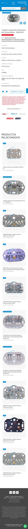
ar (13, 3)
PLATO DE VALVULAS (8, 170)
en (13, 4)
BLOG (5, 498)
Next (25, 23)
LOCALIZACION (12, 498)
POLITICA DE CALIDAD (14, 499)
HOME (7, 496)
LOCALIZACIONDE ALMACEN (21, 2)
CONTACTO (21, 498)
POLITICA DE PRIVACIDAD (14, 500)
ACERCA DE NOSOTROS (16, 496)
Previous (21, 23)
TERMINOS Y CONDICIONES (14, 502)
